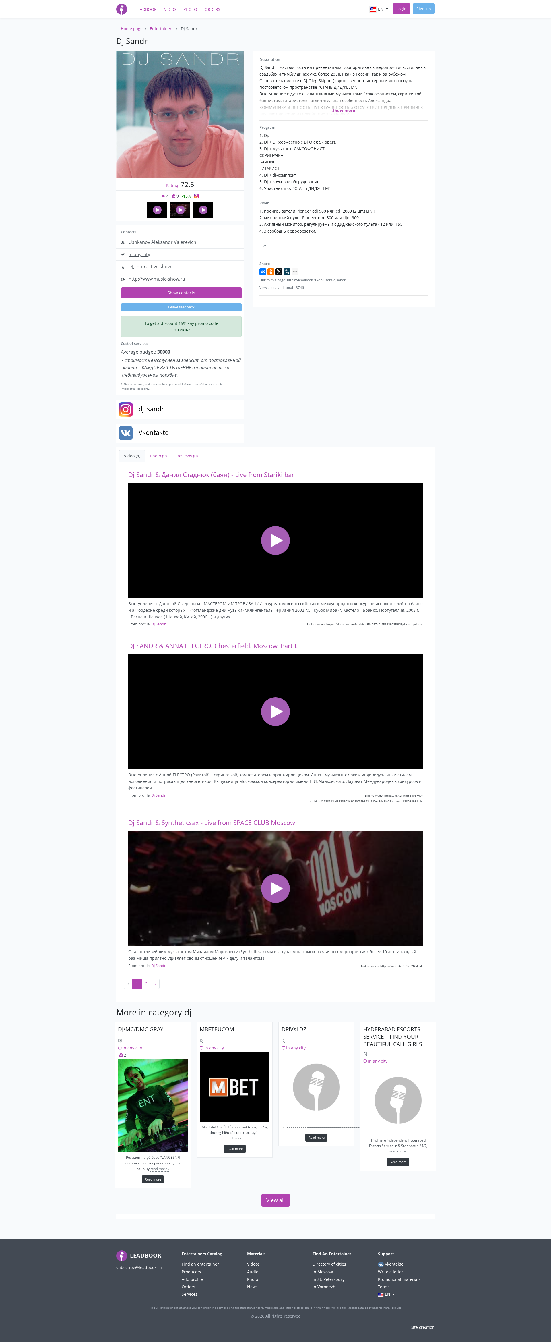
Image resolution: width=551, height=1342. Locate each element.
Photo (190, 9)
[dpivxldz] (316, 1087)
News (252, 1286)
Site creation (423, 1327)
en (381, 9)
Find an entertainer (200, 1264)
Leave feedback (181, 307)
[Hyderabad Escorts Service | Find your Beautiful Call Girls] (398, 1100)
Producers (191, 1272)
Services (189, 1294)
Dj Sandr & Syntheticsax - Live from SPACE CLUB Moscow (211, 822)
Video (170, 9)
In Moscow (323, 1272)
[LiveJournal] (287, 271)
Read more (153, 1179)
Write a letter (390, 1272)
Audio (252, 1272)
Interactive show (153, 266)
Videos (253, 1264)
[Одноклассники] (270, 271)
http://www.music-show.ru (157, 279)
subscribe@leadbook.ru (139, 1267)
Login (401, 8)
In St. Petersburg (329, 1279)
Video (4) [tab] (132, 456)
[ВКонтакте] (262, 271)
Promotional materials (399, 1279)
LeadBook (146, 9)
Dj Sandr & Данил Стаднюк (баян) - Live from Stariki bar (211, 474)
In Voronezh (324, 1286)
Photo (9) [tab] (158, 456)
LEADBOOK (145, 1255)
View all (275, 1200)
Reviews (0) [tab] (187, 456)
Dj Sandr (158, 624)
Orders (212, 9)
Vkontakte (393, 1264)
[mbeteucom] (234, 1087)
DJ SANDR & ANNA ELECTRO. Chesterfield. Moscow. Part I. (213, 646)
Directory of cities (329, 1264)
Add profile (192, 1279)
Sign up (423, 8)
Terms (384, 1286)
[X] (279, 271)
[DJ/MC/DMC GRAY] (153, 1105)
